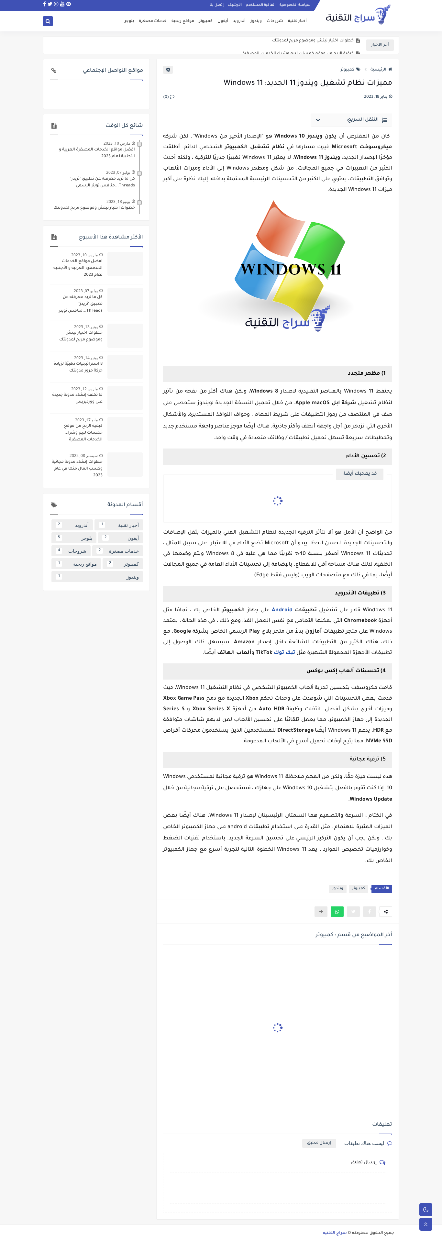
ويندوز (256, 21)
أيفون (222, 21)
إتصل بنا (217, 5)
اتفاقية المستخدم (260, 5)
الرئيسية (378, 70)
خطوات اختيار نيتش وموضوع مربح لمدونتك (94, 208)
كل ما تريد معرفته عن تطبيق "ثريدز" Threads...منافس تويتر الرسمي (102, 182)
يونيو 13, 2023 (118, 201)
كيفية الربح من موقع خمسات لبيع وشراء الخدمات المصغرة (298, 45)
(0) (166, 97)
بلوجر (129, 21)
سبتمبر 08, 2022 (84, 455)
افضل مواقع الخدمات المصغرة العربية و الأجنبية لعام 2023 (97, 153)
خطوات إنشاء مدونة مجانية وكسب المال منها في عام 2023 (77, 469)
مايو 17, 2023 (86, 420)
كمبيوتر (206, 21)
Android (282, 610)
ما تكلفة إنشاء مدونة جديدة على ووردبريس (77, 398)
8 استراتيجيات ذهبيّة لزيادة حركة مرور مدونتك (78, 367)
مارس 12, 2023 (84, 389)
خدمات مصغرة (153, 21)
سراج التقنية (335, 1233)
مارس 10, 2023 (117, 143)
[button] (337, 911)
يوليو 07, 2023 (118, 172)
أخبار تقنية (297, 21)
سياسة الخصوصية (295, 5)
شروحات (275, 21)
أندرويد (239, 21)
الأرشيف (235, 5)
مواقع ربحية (182, 21)
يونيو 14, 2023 (86, 357)
